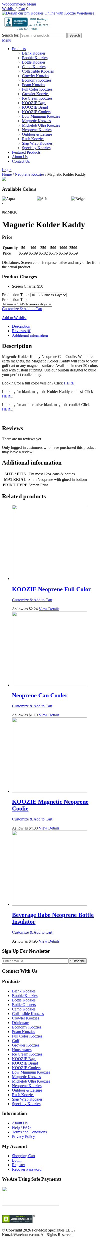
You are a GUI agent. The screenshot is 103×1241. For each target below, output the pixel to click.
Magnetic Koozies (36, 121)
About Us (20, 157)
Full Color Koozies (37, 89)
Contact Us (21, 161)
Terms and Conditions (29, 1132)
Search (75, 35)
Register (18, 1165)
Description (21, 326)
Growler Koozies (35, 94)
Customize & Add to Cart (22, 309)
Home (7, 174)
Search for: (10, 35)
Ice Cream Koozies (37, 98)
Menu (6, 40)
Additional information (30, 335)
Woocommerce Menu (19, 4)
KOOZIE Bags (34, 103)
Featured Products (26, 152)
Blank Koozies (34, 53)
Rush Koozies (33, 139)
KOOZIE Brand (35, 107)
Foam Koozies (33, 85)
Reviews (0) (21, 331)
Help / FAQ (21, 1127)
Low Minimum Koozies (41, 116)
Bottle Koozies (34, 62)
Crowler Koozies (35, 76)
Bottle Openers (24, 1004)
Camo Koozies (34, 67)
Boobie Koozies (35, 58)
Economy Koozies (36, 80)
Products (19, 49)
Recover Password (27, 1169)
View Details (49, 609)
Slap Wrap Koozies (37, 143)
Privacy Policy (23, 1136)
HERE (69, 383)
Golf (15, 1041)
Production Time (15, 299)
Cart (21, 9)
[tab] (56, 326)
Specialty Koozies (36, 148)
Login (7, 170)
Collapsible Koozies (38, 71)
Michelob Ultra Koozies (41, 125)
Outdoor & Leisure (37, 134)
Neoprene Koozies (37, 130)
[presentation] (2, 203)
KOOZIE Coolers (36, 112)
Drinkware (20, 1022)
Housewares (22, 1050)
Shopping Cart (23, 1156)
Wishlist (9, 9)
